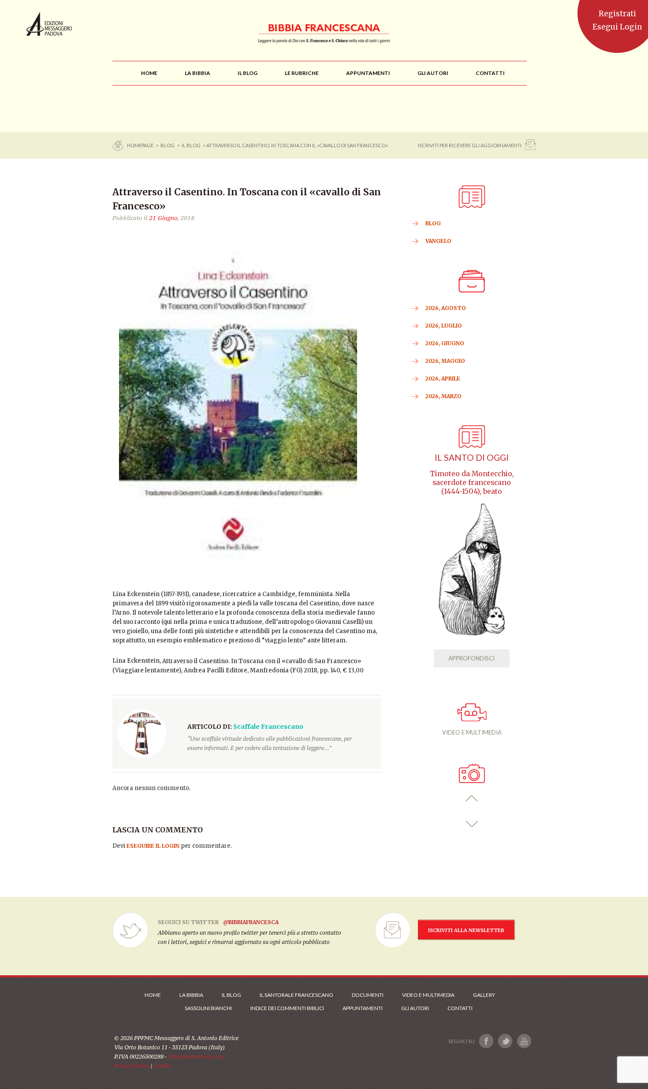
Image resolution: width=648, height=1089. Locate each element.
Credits (162, 1066)
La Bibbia (191, 995)
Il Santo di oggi (472, 457)
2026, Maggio (445, 361)
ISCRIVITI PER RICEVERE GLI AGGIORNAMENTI (469, 145)
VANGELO (438, 241)
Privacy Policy (131, 1066)
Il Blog (191, 145)
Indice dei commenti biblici (287, 1008)
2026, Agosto (445, 308)
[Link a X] (505, 1041)
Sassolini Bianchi (208, 1008)
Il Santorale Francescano (296, 995)
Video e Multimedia (428, 995)
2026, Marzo (443, 396)
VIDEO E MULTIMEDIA (472, 732)
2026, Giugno (444, 343)
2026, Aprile (442, 378)
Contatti (460, 1008)
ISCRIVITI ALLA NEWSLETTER (466, 930)
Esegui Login (617, 27)
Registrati (617, 14)
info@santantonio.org (195, 1056)
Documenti (368, 995)
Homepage (140, 145)
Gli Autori (415, 1008)
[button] (472, 798)
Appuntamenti (363, 1008)
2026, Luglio (443, 325)
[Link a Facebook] (486, 1041)
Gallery (484, 995)
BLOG (167, 145)
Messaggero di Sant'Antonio (49, 24)
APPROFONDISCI (471, 658)
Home (153, 995)
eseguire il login (153, 846)
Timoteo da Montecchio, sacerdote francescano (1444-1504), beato (472, 483)
